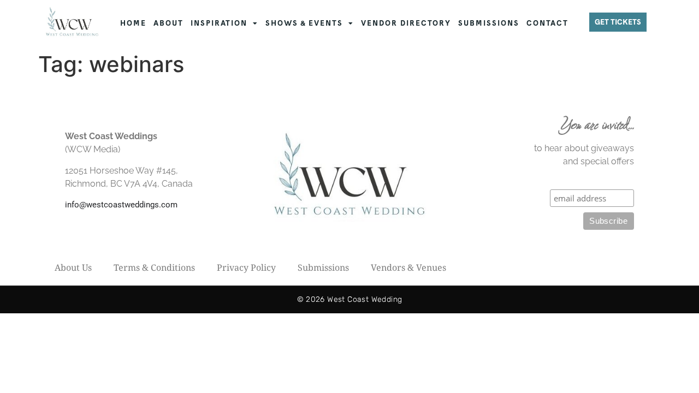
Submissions (323, 267)
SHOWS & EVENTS (304, 23)
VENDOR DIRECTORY (406, 23)
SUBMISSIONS (488, 23)
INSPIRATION (219, 23)
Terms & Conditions (154, 267)
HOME (133, 23)
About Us (73, 267)
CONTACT (547, 23)
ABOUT (168, 23)
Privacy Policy (246, 267)
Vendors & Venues (408, 267)
